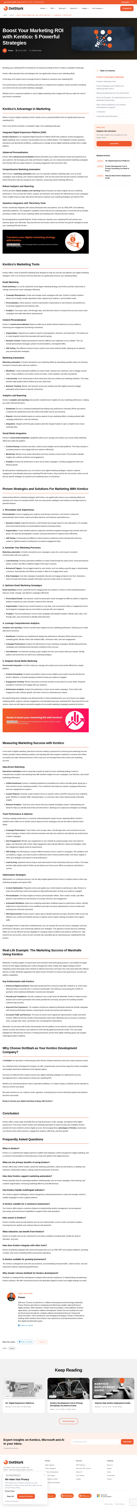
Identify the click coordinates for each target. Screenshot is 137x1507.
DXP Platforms (80, 1465)
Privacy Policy (109, 1504)
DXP (52, 8)
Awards (109, 1468)
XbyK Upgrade (49, 1465)
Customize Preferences (12, 1501)
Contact (109, 1479)
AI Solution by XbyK (51, 1479)
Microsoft (62, 8)
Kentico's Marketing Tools (106, 81)
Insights (84, 8)
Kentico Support (50, 1475)
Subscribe (127, 1442)
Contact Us (127, 8)
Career (109, 1472)
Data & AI (73, 8)
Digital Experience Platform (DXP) (43, 137)
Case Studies (80, 1475)
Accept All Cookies (26, 1496)
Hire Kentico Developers (52, 1482)
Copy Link (43, 1342)
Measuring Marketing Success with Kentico (113, 93)
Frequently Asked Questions (107, 116)
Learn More (114, 143)
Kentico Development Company (25, 1066)
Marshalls (6, 963)
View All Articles (69, 1421)
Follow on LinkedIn (26, 1325)
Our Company (97, 8)
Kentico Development (51, 1472)
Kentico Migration (50, 1468)
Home (5, 15)
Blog (12, 15)
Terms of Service (119, 1504)
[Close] (44, 1474)
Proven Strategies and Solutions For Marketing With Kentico (110, 87)
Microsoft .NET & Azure (83, 1468)
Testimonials (111, 1475)
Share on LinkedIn (26, 1342)
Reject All (10, 1496)
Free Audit (125, 2)
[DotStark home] (13, 8)
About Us (110, 1465)
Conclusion (101, 112)
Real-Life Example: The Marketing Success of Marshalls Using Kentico (114, 99)
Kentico (42, 8)
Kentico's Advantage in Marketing (110, 77)
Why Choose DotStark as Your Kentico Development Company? (111, 106)
